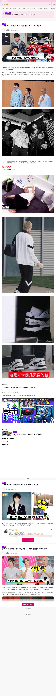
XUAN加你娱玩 (13, 8)
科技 (31, 8)
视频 (35, 8)
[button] (3, 13)
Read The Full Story (28, 540)
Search (49, 4)
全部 (3, 8)
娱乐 (20, 8)
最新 (7, 8)
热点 (9, 1)
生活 (28, 8)
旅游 (24, 8)
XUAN (4, 1)
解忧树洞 (40, 8)
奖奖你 (45, 8)
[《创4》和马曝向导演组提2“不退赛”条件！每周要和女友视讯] (7, 433)
